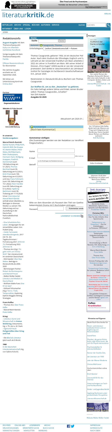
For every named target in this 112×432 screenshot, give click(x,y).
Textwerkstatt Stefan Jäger (98, 268)
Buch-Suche (48, 428)
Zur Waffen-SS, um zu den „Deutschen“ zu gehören (55, 86)
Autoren (45, 25)
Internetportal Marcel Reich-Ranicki (11, 197)
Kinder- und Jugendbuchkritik (98, 389)
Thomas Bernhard (10, 167)
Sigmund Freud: (13, 331)
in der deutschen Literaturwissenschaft (11, 348)
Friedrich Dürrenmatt (10, 160)
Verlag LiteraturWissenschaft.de (98, 182)
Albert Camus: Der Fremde (98, 215)
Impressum (95, 425)
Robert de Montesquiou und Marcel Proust (12, 272)
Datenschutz (96, 428)
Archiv (17, 25)
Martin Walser (11, 149)
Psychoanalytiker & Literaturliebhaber (94, 348)
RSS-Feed (6, 425)
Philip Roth (19, 144)
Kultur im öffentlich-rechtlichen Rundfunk (11, 48)
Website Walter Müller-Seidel (98, 418)
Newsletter (29, 430)
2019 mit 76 (7, 246)
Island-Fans (91, 335)
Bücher (35, 25)
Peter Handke (17, 184)
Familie (5, 59)
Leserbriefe (34, 425)
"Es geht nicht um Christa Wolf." (12, 251)
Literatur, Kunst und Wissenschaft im (12, 321)
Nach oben (95, 430)
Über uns (18, 28)
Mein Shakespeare (10, 154)
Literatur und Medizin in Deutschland (12, 279)
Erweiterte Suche (31, 428)
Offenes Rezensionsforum (13, 63)
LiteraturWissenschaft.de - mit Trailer (98, 85)
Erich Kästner (92, 374)
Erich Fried (7, 174)
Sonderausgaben (10, 138)
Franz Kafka (7, 312)
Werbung (43, 430)
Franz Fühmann (16, 179)
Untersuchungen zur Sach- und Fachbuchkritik (97, 384)
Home (33, 38)
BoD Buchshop (98, 138)
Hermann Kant (9, 157)
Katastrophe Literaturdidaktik (98, 231)
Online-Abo (7, 84)
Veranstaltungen (11, 430)
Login (28, 28)
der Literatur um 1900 (95, 356)
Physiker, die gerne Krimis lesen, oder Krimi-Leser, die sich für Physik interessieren (98, 341)
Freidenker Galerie (98, 209)
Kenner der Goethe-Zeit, (96, 353)
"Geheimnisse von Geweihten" (98, 223)
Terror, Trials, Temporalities (10, 292)
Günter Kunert (8, 144)
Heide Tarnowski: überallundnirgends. (11, 233)
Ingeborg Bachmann (11, 189)
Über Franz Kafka (98, 257)
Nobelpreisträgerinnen (98, 263)
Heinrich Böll (8, 147)
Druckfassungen (11, 428)
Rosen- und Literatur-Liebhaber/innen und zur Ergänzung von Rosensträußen (96, 329)
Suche (82, 25)
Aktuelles (7, 25)
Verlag (107, 13)
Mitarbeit (7, 28)
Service (55, 25)
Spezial (26, 25)
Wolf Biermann (14, 152)
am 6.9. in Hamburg (100, 246)
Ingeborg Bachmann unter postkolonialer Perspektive (97, 394)
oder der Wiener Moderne (97, 360)
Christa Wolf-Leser (94, 364)
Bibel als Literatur (14, 337)
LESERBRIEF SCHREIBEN (70, 216)
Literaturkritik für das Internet (95, 379)
